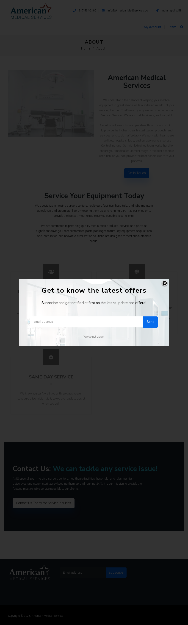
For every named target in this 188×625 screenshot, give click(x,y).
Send (150, 322)
